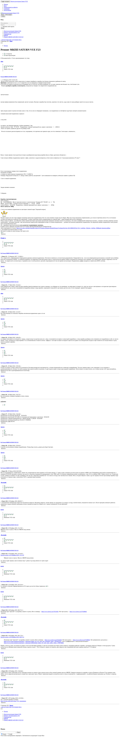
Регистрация (7, 10)
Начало (6, 4)
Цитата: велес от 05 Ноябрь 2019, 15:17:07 (12, 555)
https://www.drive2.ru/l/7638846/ (78, 611)
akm (2, 61)
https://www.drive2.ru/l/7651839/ (50, 611)
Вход (5, 6)
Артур (2, 266)
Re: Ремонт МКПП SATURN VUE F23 (9, 253)
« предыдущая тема (6, 39)
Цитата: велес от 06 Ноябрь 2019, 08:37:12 (12, 637)
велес (2, 509)
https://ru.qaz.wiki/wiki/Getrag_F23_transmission (13, 701)
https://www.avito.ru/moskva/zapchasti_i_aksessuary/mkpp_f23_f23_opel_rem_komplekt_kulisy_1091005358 (32, 641)
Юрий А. (3, 238)
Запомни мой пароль (8, 26)
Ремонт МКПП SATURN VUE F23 (9, 76)
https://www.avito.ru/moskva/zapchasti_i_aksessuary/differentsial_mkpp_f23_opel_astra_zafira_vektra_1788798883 (34, 643)
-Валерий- (4, 482)
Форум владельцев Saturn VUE (19, 1)
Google (10, 734)
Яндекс (4, 734)
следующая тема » (17, 39)
